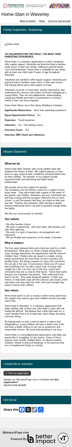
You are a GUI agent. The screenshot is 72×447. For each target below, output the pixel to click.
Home (42, 21)
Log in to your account (59, 21)
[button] (63, 438)
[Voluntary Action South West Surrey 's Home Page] (36, 5)
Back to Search (28, 21)
